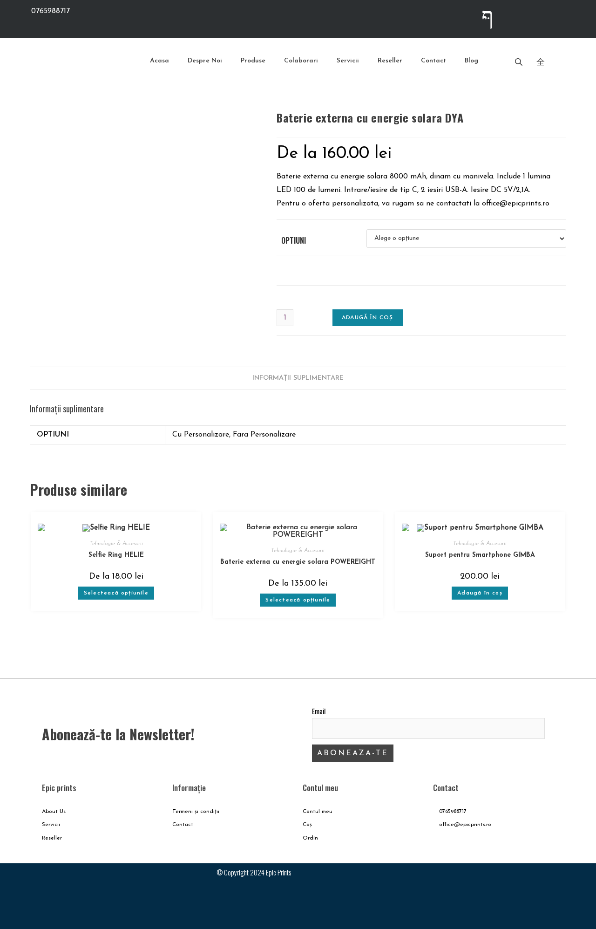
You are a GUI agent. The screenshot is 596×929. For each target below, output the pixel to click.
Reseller (390, 60)
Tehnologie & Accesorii (116, 543)
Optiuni (293, 240)
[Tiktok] (561, 16)
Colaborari (301, 60)
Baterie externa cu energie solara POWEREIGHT (297, 562)
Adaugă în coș (367, 318)
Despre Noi (205, 60)
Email (318, 711)
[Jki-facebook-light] (487, 16)
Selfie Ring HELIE (116, 555)
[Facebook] (505, 879)
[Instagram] (524, 16)
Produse (253, 60)
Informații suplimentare (298, 378)
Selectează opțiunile (116, 593)
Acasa (159, 60)
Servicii (348, 60)
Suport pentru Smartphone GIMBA (480, 555)
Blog (471, 60)
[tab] (298, 378)
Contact (433, 60)
